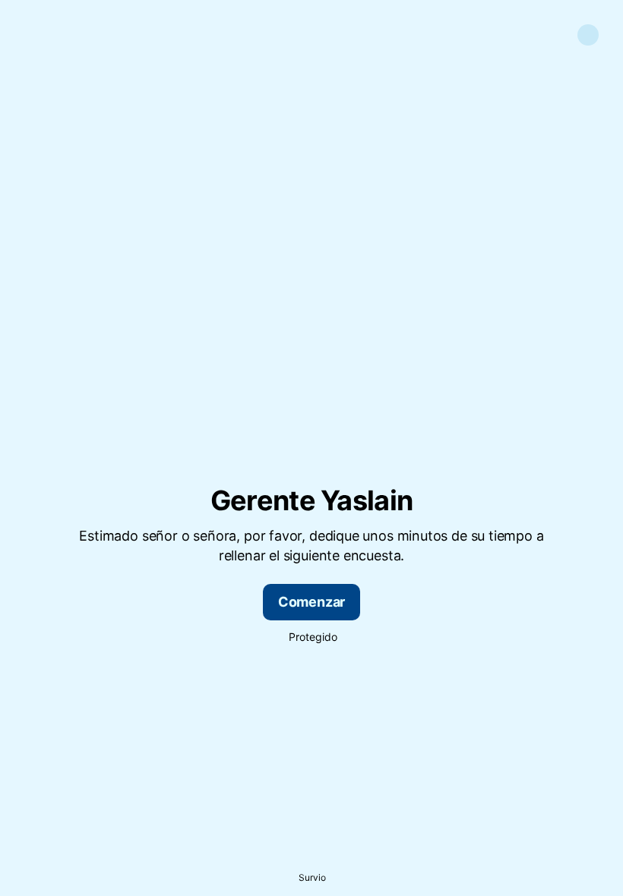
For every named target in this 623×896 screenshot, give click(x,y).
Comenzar (312, 602)
